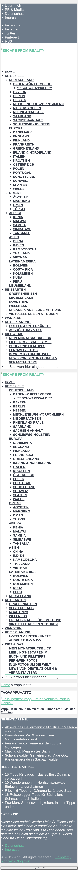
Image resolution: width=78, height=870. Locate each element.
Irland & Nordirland (32, 152)
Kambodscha (25, 249)
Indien (18, 245)
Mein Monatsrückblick (30, 338)
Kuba (17, 277)
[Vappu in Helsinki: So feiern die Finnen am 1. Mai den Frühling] (39, 703)
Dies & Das (14, 334)
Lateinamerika (22, 261)
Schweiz (20, 181)
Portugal (22, 172)
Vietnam (20, 257)
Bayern (19, 92)
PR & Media (14, 9)
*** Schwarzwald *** (34, 88)
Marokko (21, 201)
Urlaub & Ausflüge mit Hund (35, 310)
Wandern (13, 318)
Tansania (21, 233)
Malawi (19, 221)
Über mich (13, 5)
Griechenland (26, 148)
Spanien (20, 185)
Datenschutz (15, 14)
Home (10, 72)
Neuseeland (20, 285)
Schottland (24, 176)
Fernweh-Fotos (23, 350)
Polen (18, 168)
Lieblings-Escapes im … (30, 342)
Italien (19, 156)
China (18, 241)
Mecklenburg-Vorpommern (38, 104)
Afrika (15, 213)
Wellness (18, 306)
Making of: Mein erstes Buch (27, 751)
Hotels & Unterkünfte (30, 326)
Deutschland (21, 80)
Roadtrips (18, 302)
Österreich (23, 164)
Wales (18, 189)
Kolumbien (23, 273)
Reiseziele (14, 76)
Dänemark (22, 132)
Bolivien (20, 265)
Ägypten (21, 197)
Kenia (18, 217)
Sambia (19, 225)
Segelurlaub (21, 297)
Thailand (21, 253)
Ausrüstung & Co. (25, 330)
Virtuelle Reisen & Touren (33, 314)
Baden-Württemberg (32, 84)
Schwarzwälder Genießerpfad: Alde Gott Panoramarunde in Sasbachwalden (36, 757)
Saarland (22, 116)
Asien (14, 237)
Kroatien (21, 160)
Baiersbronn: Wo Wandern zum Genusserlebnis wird (29, 737)
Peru (17, 281)
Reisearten (15, 289)
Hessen (19, 100)
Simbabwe (22, 229)
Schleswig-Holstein (31, 124)
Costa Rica (23, 269)
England (21, 136)
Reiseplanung (18, 322)
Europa (16, 128)
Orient (15, 193)
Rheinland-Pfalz (28, 112)
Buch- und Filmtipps (27, 346)
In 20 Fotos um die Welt (30, 354)
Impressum (13, 18)
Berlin (19, 96)
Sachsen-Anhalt (28, 120)
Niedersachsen (27, 108)
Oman (18, 205)
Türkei (19, 209)
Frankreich (23, 144)
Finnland (21, 140)
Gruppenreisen (23, 293)
